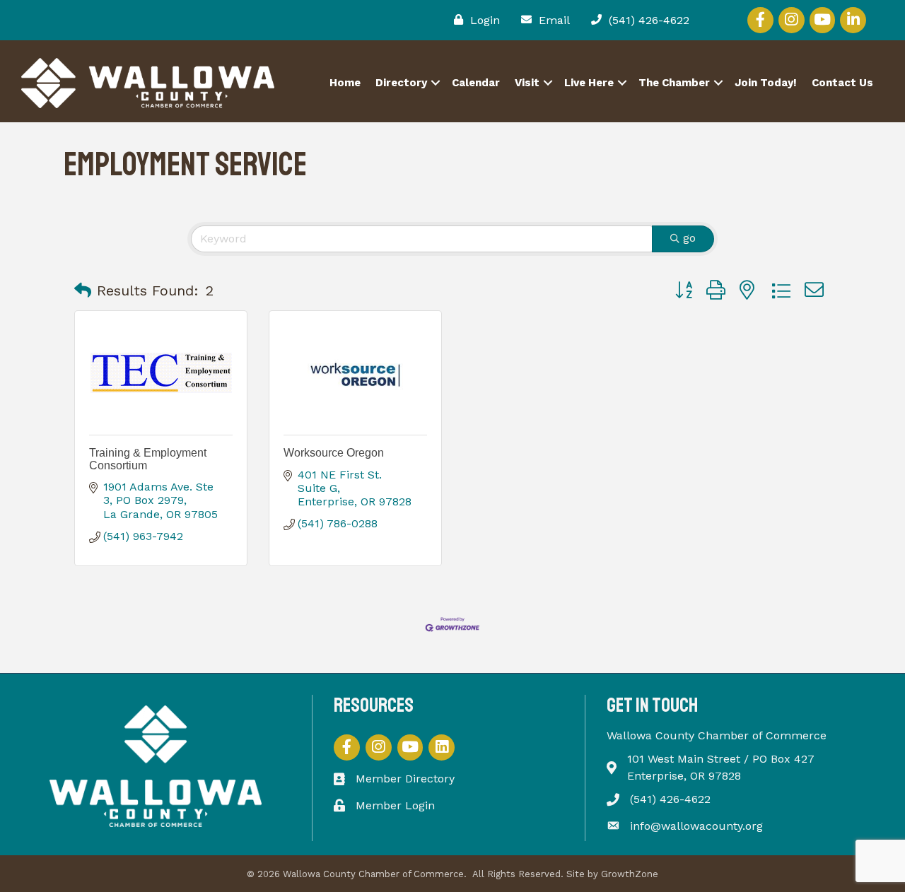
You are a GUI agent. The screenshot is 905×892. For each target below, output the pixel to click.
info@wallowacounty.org (696, 826)
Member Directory (405, 778)
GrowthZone (629, 874)
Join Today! (766, 82)
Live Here (589, 82)
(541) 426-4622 (670, 799)
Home (345, 82)
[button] (82, 290)
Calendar (476, 82)
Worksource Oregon (334, 453)
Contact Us (842, 82)
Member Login (395, 805)
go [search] (689, 238)
